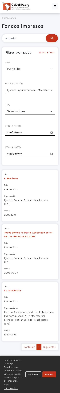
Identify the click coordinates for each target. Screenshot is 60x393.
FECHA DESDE (13, 126)
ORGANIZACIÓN (14, 83)
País (6, 185)
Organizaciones (11, 308)
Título (6, 174)
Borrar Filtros (47, 52)
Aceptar (49, 374)
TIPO (7, 104)
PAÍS (7, 62)
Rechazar (33, 374)
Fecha (7, 210)
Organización (10, 196)
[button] (55, 6)
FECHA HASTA (13, 147)
